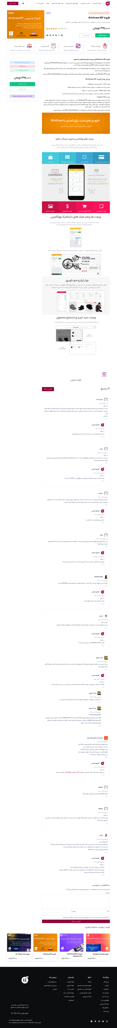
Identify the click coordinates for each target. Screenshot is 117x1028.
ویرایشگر (106, 982)
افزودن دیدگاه (48, 389)
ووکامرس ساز (105, 1000)
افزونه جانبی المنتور (103, 13)
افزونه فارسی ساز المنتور (84, 989)
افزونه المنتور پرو (96, 3)
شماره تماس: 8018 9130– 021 (19, 1013)
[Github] (99, 1021)
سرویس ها (41, 3)
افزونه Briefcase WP (49, 954)
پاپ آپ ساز (105, 996)
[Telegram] (91, 1021)
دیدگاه (107, 893)
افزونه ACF (80, 772)
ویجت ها (106, 1011)
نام (108, 911)
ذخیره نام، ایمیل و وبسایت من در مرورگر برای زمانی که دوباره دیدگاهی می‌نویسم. (85, 917)
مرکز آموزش (70, 982)
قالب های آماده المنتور (57, 3)
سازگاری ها (105, 1008)
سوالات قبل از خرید (68, 993)
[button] (23, 3)
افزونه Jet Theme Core (22, 954)
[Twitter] (103, 1021)
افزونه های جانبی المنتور (72, 3)
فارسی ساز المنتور (85, 3)
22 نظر (48, 13)
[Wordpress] (95, 1021)
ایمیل (73, 911)
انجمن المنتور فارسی (85, 993)
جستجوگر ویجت (52, 982)
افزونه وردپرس (93, 13)
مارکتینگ (106, 989)
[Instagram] (107, 1021)
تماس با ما (71, 989)
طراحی (107, 985)
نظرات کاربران (70, 985)
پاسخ (106, 419)
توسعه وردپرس (104, 1004)
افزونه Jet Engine (70, 772)
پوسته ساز (105, 993)
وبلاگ (47, 3)
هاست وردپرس (87, 996)
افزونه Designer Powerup (101, 954)
